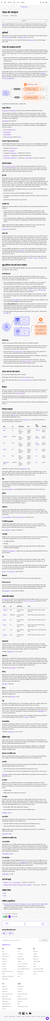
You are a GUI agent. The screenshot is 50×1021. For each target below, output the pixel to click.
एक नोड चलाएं (4, 968)
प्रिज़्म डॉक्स (13, 696)
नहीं (12, 933)
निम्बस (31, 258)
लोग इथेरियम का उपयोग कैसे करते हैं (8, 976)
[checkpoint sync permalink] (1, 858)
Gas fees (4, 966)
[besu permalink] (1, 479)
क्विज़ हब (3, 973)
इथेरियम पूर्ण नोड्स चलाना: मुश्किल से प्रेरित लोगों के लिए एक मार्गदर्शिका (18, 884)
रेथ (4, 455)
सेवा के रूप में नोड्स (19, 393)
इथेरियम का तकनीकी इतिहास (22, 994)
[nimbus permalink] (1, 672)
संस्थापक (34, 973)
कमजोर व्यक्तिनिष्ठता (23, 862)
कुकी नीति (38, 1016)
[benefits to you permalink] (1, 274)
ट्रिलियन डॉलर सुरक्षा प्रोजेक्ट (23, 1006)
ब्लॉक (5, 893)
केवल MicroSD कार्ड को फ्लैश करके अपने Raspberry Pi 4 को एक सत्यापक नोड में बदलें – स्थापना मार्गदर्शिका (26, 904)
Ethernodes (11, 150)
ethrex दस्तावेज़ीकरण (7, 517)
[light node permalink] (1, 233)
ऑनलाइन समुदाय (5, 989)
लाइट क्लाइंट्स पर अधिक (7, 833)
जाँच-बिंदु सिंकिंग (6, 874)
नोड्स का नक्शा (14, 148)
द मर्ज (19, 75)
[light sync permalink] (1, 817)
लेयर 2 (19, 976)
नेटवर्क (5, 895)
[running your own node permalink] (1, 371)
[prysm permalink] (1, 688)
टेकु (4, 629)
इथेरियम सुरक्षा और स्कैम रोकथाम (7, 971)
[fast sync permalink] (1, 780)
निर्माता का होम (35, 951)
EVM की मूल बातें (7, 37)
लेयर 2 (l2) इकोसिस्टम (8, 78)
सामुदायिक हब (4, 986)
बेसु (4, 443)
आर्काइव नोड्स (5, 229)
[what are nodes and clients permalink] (1, 47)
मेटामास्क (30, 290)
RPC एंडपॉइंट (16, 299)
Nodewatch (14, 153)
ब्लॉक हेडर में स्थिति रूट (27, 361)
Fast (36, 444)
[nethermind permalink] (1, 534)
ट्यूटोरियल (35, 954)
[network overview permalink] (1, 141)
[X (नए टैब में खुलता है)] (27, 1013)
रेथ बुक (4, 571)
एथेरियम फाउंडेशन (5, 1001)
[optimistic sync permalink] (1, 842)
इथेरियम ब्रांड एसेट (12, 1016)
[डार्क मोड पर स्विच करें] (43, 2)
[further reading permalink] (1, 879)
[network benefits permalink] (1, 340)
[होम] (1, 2)
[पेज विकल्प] (9, 16)
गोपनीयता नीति (27, 1016)
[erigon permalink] (1, 493)
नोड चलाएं (26, 377)
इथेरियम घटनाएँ (4, 991)
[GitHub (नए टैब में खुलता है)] (20, 1013)
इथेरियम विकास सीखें (36, 961)
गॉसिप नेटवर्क (21, 250)
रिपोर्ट (18, 1003)
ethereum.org (6, 944)
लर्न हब (3, 951)
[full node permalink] (1, 175)
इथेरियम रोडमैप (20, 989)
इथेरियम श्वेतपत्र (20, 986)
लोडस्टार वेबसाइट (12, 667)
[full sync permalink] (1, 762)
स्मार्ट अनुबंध (4, 963)
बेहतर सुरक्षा (20, 991)
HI (47, 2)
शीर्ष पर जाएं (44, 940)
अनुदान (34, 963)
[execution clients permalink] (1, 409)
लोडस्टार (42, 258)
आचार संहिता (18, 1016)
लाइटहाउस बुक (11, 651)
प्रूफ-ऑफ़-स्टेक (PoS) (18, 351)
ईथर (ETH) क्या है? (5, 956)
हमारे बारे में (6, 1016)
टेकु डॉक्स (26, 717)
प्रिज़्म (4, 624)
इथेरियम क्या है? (4, 954)
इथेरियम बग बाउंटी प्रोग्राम (6, 999)
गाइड (18, 951)
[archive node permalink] (1, 204)
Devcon (4, 1008)
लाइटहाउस (5, 609)
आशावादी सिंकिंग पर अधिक (7, 853)
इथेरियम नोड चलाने (30, 40)
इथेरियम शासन (20, 1001)
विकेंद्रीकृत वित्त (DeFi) (22, 966)
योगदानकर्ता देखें (14, 916)
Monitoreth (7, 155)
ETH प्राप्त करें (20, 956)
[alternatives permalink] (1, 387)
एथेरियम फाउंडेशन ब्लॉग (6, 1003)
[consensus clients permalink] (1, 596)
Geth (4, 430)
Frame (36, 290)
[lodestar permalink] (1, 656)
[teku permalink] (1, 701)
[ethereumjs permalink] (1, 582)
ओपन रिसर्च (19, 996)
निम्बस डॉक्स (5, 684)
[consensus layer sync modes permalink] (1, 838)
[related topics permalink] (1, 890)
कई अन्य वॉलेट (43, 290)
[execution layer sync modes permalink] (1, 753)
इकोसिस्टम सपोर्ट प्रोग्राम (6, 1006)
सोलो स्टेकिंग (6, 313)
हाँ (5, 933)
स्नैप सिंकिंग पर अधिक (7, 812)
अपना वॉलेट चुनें (20, 954)
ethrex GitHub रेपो (21, 517)
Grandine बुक (11, 731)
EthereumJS (6, 462)
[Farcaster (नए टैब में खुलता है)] (23, 1013)
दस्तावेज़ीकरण (11, 489)
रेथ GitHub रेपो (12, 571)
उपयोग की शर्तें (33, 1016)
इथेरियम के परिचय (22, 37)
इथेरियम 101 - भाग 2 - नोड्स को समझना (12, 882)
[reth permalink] (1, 557)
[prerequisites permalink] (1, 32)
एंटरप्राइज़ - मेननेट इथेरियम (38, 971)
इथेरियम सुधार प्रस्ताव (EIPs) (23, 999)
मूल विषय (34, 966)
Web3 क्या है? (4, 961)
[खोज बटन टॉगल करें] (40, 2)
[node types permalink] (1, 163)
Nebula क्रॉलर (29, 158)
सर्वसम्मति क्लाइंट (13, 110)
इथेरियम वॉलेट (4, 959)
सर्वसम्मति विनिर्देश (8, 134)
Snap (37, 430)
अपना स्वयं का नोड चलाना (11, 166)
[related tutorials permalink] (1, 901)
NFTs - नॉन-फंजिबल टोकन (22, 963)
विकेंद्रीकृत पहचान (21, 971)
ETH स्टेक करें (20, 973)
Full (39, 430)
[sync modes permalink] (1, 737)
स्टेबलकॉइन (20, 961)
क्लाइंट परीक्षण (26, 419)
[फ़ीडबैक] (47, 1018)
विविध (14, 415)
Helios (36, 258)
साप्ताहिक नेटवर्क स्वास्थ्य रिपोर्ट (10, 158)
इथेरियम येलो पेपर (12, 129)
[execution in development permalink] (1, 575)
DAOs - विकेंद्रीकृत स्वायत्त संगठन (23, 968)
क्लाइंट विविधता (5, 121)
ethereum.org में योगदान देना (7, 994)
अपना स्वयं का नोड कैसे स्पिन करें (25, 380)
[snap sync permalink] (1, 797)
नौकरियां (23, 1016)
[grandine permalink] (1, 721)
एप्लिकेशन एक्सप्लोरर (21, 959)
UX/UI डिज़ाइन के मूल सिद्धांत (38, 968)
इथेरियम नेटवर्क (24, 468)
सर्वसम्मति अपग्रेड (5, 599)
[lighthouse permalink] (1, 641)
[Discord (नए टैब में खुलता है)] (30, 1013)
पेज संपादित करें (14, 15)
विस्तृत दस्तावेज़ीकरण (11, 551)
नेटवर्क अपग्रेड (9, 137)
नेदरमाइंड (5, 436)
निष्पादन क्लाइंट (5, 110)
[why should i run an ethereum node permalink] (1, 265)
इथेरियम (3, 24)
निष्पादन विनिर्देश (7, 132)
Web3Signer (42, 711)
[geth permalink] (1, 521)
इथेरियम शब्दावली (5, 978)
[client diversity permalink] (1, 108)
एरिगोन (4, 449)
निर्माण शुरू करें (35, 959)
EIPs (20, 137)
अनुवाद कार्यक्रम (4, 996)
